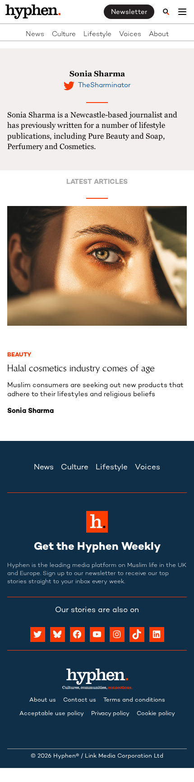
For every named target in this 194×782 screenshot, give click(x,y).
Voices (130, 34)
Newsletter (129, 12)
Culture (64, 34)
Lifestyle (97, 34)
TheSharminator (104, 85)
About (159, 34)
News (35, 34)
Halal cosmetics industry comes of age (81, 368)
